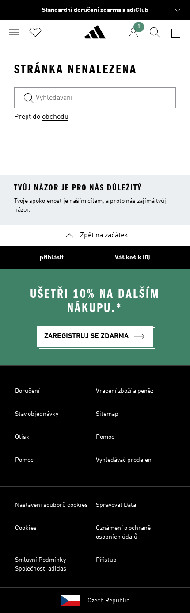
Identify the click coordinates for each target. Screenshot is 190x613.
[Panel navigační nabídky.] (14, 32)
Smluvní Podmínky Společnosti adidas (40, 564)
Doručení (27, 391)
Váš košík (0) (132, 258)
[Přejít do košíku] (175, 32)
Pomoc (105, 437)
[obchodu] (95, 35)
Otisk (22, 437)
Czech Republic (108, 601)
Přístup (106, 560)
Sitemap (107, 414)
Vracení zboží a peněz (124, 391)
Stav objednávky (36, 414)
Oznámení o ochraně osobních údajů (123, 532)
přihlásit (52, 258)
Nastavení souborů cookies (51, 505)
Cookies (26, 528)
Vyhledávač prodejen (124, 460)
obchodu (55, 117)
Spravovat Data (116, 505)
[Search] (154, 32)
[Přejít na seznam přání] (35, 32)
